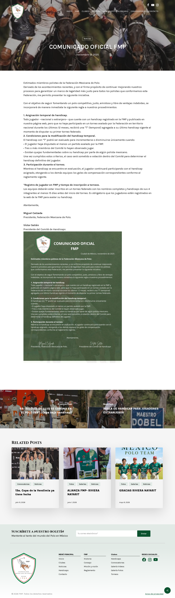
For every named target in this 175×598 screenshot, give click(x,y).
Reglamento (89, 570)
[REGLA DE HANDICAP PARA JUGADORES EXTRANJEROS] (131, 409)
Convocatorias (23, 484)
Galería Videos (117, 566)
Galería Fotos (117, 570)
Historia (87, 559)
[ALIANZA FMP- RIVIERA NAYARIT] (87, 477)
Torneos (114, 574)
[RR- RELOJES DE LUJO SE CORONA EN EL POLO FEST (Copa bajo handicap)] (44, 409)
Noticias (87, 39)
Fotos (71, 484)
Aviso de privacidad (154, 594)
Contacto (63, 574)
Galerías (82, 484)
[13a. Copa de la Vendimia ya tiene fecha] (35, 477)
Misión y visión (91, 566)
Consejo (87, 562)
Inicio (61, 559)
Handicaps (64, 570)
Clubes (62, 562)
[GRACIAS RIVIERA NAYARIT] (139, 477)
